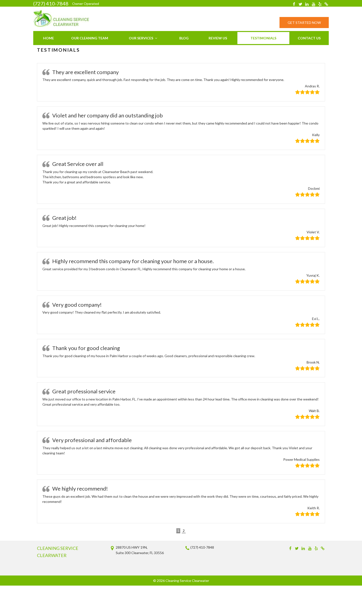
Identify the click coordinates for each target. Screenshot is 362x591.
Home (48, 38)
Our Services (141, 38)
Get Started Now (304, 22)
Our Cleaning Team (89, 38)
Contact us (309, 38)
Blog (184, 38)
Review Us (218, 38)
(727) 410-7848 (50, 3)
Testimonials (263, 38)
